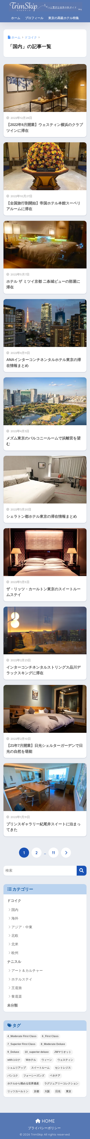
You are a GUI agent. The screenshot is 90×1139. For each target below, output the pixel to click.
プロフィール (34, 18)
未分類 (12, 1005)
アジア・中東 (21, 927)
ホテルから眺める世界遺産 (23, 1083)
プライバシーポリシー (44, 1128)
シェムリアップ (16, 1067)
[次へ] (66, 853)
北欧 (14, 935)
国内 (14, 910)
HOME (47, 1121)
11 (53, 852)
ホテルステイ (21, 979)
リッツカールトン (17, 1091)
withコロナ (13, 1059)
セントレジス (63, 1067)
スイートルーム (40, 1067)
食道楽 (16, 996)
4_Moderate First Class (21, 1036)
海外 (14, 918)
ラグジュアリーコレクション (61, 1083)
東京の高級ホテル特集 (63, 18)
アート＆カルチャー (27, 970)
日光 (58, 1091)
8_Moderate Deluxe (53, 1044)
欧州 (14, 953)
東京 (68, 1091)
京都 (36, 1091)
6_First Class (50, 1036)
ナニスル (14, 961)
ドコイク (14, 900)
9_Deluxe (13, 1052)
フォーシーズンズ (33, 1075)
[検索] (82, 871)
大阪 (47, 1091)
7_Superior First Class (21, 1044)
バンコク (12, 1075)
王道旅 (16, 988)
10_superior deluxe (37, 1052)
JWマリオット (62, 1052)
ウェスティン (65, 1059)
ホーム (15, 18)
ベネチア (55, 1075)
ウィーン (47, 1059)
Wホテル (31, 1059)
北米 (14, 944)
